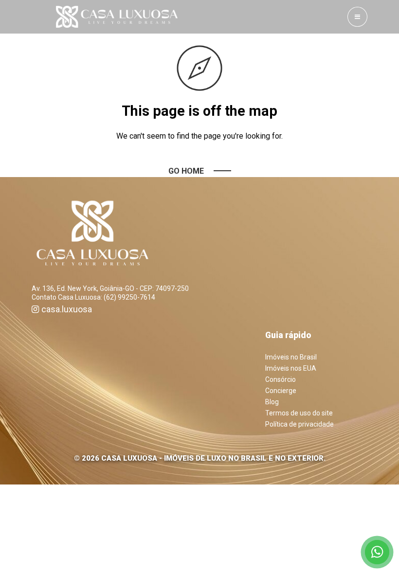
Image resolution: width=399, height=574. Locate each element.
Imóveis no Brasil (291, 357)
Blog (272, 402)
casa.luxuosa (66, 309)
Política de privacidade (299, 424)
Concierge (280, 391)
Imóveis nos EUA (290, 368)
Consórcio (280, 379)
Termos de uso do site (299, 413)
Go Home (186, 171)
